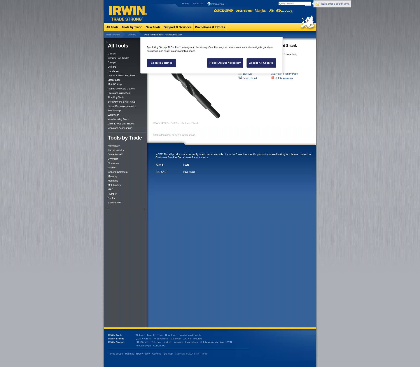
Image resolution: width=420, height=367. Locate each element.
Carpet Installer (116, 150)
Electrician (113, 163)
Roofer (111, 198)
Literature (178, 342)
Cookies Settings (162, 62)
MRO (111, 189)
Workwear (113, 115)
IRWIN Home (113, 34)
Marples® (175, 338)
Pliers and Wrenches (119, 93)
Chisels (112, 53)
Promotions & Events (190, 335)
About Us (198, 3)
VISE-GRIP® (161, 338)
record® (197, 338)
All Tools (140, 335)
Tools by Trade (155, 335)
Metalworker (114, 185)
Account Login (143, 345)
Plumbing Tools (116, 97)
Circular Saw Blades (118, 58)
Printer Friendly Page (286, 73)
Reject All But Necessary (225, 62)
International (217, 4)
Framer (112, 167)
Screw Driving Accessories (122, 106)
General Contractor (118, 172)
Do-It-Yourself (115, 154)
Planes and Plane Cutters (121, 88)
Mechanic (113, 180)
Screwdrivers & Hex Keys (121, 101)
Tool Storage (114, 110)
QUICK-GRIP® (144, 338)
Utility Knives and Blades (121, 123)
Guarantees (191, 342)
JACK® (187, 338)
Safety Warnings (284, 78)
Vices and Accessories (120, 128)
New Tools (170, 335)
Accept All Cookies (261, 62)
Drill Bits (132, 34)
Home (185, 3)
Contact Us (159, 345)
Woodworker (114, 202)
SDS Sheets (142, 342)
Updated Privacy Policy (137, 353)
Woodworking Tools (118, 119)
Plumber (112, 193)
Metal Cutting (115, 84)
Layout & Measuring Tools (121, 75)
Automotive (114, 145)
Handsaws (113, 71)
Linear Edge (114, 80)
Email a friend (250, 78)
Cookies (157, 353)
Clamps (112, 62)
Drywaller (113, 158)
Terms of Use (115, 353)
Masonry (112, 176)
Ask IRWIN (226, 342)
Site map (168, 353)
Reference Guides (160, 342)
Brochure (247, 73)
